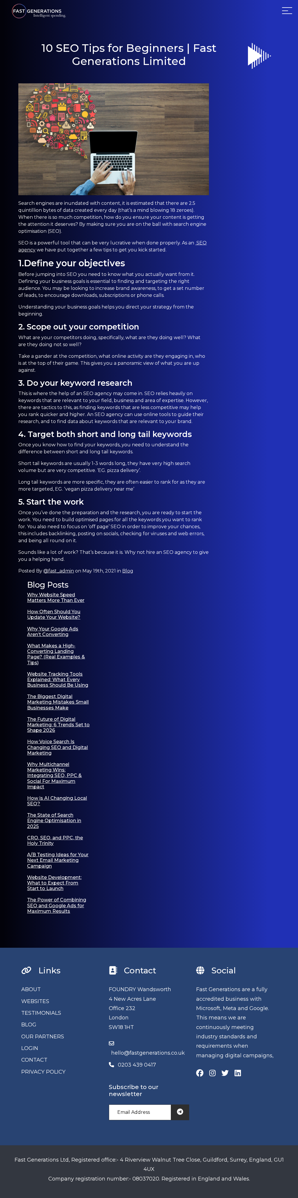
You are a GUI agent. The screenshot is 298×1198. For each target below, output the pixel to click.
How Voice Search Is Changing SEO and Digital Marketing (57, 747)
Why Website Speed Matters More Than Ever (55, 597)
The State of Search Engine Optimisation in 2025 (54, 820)
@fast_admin (58, 571)
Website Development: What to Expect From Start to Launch (54, 883)
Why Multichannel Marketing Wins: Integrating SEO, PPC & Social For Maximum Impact (54, 776)
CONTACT (34, 1060)
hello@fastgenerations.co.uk (148, 1053)
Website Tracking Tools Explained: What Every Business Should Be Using (57, 679)
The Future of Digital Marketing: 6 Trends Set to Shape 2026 (58, 724)
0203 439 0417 (137, 1065)
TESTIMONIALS (41, 1013)
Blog (127, 571)
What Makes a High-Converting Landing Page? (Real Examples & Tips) (56, 654)
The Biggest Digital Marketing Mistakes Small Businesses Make (58, 702)
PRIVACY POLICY (43, 1072)
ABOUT (31, 989)
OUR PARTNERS (42, 1036)
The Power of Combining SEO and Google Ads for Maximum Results (56, 905)
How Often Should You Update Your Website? (53, 614)
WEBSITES (35, 1001)
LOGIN (29, 1048)
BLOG (28, 1024)
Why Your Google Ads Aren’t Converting (52, 631)
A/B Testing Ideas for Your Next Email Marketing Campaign (57, 860)
